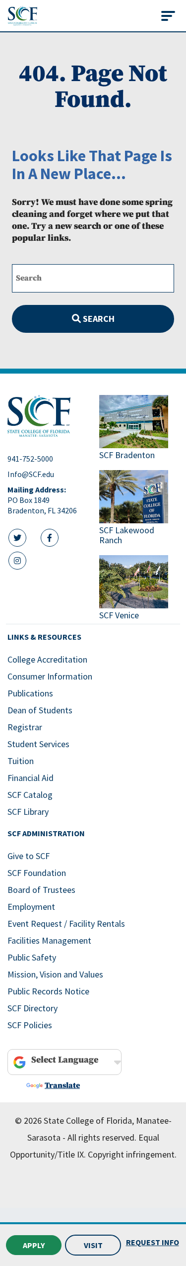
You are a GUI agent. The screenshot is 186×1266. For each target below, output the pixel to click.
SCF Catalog (30, 794)
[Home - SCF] (47, 416)
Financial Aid (30, 777)
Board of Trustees (41, 889)
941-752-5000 (30, 459)
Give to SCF (28, 856)
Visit (93, 1245)
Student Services (38, 744)
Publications (30, 693)
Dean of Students (39, 710)
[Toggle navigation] (168, 16)
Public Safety (31, 957)
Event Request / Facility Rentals (66, 923)
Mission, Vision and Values (55, 974)
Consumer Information (49, 676)
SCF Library (28, 811)
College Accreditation (47, 659)
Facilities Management (49, 940)
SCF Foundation (36, 872)
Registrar (24, 727)
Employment (31, 906)
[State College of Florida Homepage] (22, 15)
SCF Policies (29, 1025)
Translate (62, 1085)
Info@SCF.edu (30, 474)
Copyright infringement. (132, 1154)
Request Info (152, 1242)
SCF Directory (32, 1008)
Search (98, 318)
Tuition (20, 761)
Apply (34, 1245)
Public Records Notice (48, 991)
